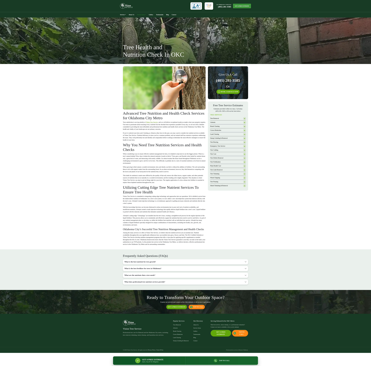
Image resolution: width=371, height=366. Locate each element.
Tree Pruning (214, 181)
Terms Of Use (159, 350)
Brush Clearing (215, 126)
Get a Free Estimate (242, 6)
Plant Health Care (215, 166)
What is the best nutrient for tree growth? (140, 262)
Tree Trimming (214, 174)
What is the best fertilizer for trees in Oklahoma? (142, 268)
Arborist (212, 122)
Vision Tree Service (152, 122)
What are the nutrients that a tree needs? (139, 275)
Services (122, 14)
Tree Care (213, 154)
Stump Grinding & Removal (219, 138)
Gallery (151, 14)
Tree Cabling (214, 150)
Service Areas (141, 14)
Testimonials (159, 14)
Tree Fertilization (215, 162)
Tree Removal (214, 118)
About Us (131, 14)
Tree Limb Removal (216, 170)
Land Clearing (214, 134)
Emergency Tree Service (217, 146)
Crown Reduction (215, 130)
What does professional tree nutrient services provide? (144, 282)
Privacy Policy (152, 350)
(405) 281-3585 (224, 7)
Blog (167, 14)
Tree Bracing (214, 142)
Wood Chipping (215, 178)
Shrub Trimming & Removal (219, 185)
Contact (174, 14)
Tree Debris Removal (216, 158)
